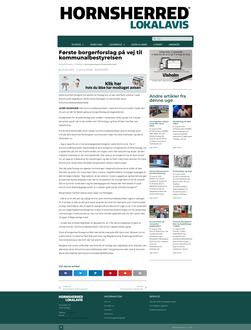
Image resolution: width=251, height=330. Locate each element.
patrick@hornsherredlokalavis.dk (74, 318)
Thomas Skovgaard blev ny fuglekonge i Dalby (182, 224)
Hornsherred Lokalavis (66, 64)
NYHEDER (76, 44)
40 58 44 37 (71, 312)
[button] (65, 273)
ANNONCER (174, 44)
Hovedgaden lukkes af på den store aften (159, 123)
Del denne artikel (69, 266)
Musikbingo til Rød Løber (182, 122)
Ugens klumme (139, 44)
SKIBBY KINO (96, 44)
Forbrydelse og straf (182, 171)
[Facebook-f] (61, 327)
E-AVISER (158, 44)
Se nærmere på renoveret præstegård (156, 224)
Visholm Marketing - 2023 (182, 327)
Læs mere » (153, 147)
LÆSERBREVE (115, 44)
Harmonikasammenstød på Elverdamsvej (161, 172)
